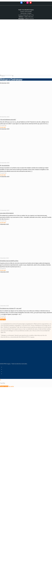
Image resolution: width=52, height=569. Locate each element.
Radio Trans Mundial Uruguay (15, 494)
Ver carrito (11, 386)
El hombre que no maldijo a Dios (9, 260)
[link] (12, 75)
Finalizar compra (4, 386)
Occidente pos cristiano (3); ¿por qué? (10, 308)
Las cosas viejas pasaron (7, 213)
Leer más (3, 127)
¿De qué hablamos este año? (8, 119)
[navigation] (26, 383)
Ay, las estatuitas (4, 165)
